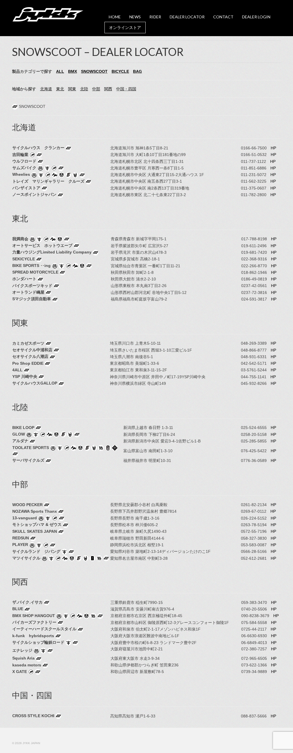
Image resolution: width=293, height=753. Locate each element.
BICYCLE (120, 71)
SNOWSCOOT (94, 71)
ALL (60, 71)
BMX (72, 71)
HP (273, 148)
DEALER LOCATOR (187, 16)
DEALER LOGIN (256, 16)
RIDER (155, 16)
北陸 (84, 89)
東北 (60, 89)
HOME (115, 16)
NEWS (135, 16)
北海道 (46, 89)
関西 (108, 89)
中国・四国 (126, 89)
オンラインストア (125, 27)
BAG (137, 71)
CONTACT (223, 16)
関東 (72, 89)
